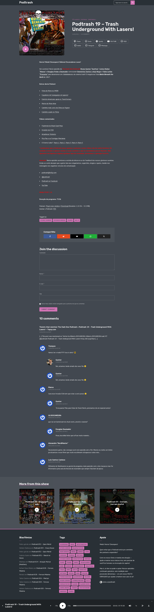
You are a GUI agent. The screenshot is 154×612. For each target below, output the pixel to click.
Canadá (80, 551)
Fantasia (87, 559)
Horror (68, 566)
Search (133, 3)
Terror (74, 587)
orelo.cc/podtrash (108, 582)
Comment (42, 253)
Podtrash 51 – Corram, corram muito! (117, 503)
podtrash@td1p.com (49, 173)
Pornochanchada (65, 577)
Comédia (71, 555)
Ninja (78, 573)
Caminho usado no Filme (50, 112)
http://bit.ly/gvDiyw (88, 339)
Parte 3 (68, 143)
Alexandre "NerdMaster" (58, 443)
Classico (77, 19)
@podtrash (46, 177)
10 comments (85, 34)
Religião (87, 577)
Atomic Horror (45, 220)
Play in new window (53, 206)
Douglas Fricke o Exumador (57, 72)
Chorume (63, 555)
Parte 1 (56, 143)
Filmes (70, 220)
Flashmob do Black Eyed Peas (52, 126)
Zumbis (71, 591)
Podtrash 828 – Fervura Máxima (38, 574)
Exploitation (77, 559)
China (87, 551)
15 (56, 606)
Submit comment (48, 309)
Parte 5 (80, 143)
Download (64, 206)
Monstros (82, 569)
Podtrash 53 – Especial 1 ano (36, 503)
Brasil (73, 551)
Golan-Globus (85, 562)
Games (76, 562)
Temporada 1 (92, 19)
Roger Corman (65, 580)
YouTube (45, 185)
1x (136, 606)
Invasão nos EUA (48, 130)
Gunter (58, 401)
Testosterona (84, 587)
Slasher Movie (85, 584)
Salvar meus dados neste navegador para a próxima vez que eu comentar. (63, 304)
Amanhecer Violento (49, 134)
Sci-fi (77, 220)
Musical (71, 573)
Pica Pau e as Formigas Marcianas (53, 138)
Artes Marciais (82, 544)
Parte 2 (62, 143)
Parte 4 (74, 143)
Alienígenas (64, 544)
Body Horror (64, 551)
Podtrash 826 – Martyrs (40, 578)
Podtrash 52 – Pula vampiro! (77, 503)
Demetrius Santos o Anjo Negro (89, 72)
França (69, 562)
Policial (84, 573)
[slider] (92, 605)
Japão (68, 569)
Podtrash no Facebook (50, 181)
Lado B (75, 569)
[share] (142, 606)
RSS (54, 209)
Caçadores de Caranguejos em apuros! (55, 95)
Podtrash (26, 2)
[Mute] (130, 606)
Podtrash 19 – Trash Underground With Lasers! (23, 605)
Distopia (80, 555)
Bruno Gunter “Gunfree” (90, 69)
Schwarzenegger (78, 580)
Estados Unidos (59, 220)
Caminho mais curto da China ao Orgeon (56, 108)
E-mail (41, 284)
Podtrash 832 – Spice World (41, 544)
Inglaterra (89, 566)
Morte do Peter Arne (49, 103)
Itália (62, 569)
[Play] (63, 606)
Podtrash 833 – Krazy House (44, 548)
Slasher (75, 584)
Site (40, 294)
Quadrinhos (78, 577)
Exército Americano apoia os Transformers (56, 99)
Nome (41, 274)
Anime (72, 544)
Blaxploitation (78, 548)
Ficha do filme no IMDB (50, 91)
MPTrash (63, 573)
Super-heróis (64, 587)
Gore (61, 566)
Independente (78, 566)
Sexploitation (65, 584)
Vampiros (63, 591)
